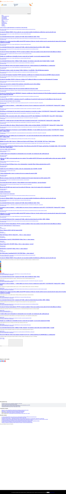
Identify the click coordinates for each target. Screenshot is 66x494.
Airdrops (3, 21)
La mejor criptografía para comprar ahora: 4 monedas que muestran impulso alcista (16, 410)
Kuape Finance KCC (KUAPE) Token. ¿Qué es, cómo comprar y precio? (17, 244)
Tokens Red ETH (4, 18)
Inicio (2, 15)
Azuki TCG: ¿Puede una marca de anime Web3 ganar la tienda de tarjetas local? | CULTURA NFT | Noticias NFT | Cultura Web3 (30, 120)
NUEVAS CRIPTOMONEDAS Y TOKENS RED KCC (10, 225)
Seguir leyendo (2, 288)
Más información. (52, 492)
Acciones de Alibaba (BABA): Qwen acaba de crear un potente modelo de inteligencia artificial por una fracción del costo (28, 32)
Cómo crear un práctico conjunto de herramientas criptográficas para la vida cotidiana (20, 84)
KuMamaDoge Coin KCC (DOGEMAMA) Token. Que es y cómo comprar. (17, 239)
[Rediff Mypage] (0, 271)
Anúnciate (3, 24)
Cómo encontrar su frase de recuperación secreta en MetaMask (15, 411)
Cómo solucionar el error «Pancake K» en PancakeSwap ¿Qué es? (13, 412)
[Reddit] (0, 263)
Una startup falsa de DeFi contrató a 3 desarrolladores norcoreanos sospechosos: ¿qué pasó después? (23, 182)
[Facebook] (0, 261)
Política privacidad (4, 23)
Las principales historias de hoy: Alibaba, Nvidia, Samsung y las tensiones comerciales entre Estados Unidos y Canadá (27, 60)
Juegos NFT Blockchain (5, 19)
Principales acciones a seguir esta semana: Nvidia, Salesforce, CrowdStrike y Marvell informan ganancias (24, 70)
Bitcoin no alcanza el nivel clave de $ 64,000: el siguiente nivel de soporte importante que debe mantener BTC (25, 177)
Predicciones (3, 25)
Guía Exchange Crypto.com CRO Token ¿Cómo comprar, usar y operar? (19, 413)
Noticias (11, 311)
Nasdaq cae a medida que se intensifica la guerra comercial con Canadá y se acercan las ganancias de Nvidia (25, 56)
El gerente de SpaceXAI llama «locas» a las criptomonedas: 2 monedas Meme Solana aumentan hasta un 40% (25, 164)
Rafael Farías (4, 411)
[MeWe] (0, 266)
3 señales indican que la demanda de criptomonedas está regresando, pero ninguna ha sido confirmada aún (24, 153)
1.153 (3, 338)
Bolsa (2, 20)
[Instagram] (2, 361)
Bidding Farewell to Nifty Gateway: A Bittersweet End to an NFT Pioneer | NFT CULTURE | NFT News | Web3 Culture (27, 141)
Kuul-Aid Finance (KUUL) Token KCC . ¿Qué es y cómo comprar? (15, 234)
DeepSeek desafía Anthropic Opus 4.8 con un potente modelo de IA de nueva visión (19, 88)
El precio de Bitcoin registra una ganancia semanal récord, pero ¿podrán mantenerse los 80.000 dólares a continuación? (27, 65)
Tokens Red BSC (4, 17)
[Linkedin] (0, 264)
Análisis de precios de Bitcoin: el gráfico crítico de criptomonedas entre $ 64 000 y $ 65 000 (21, 168)
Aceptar (48, 492)
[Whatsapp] (0, 268)
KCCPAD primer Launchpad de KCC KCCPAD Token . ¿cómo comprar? (17, 253)
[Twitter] (0, 262)
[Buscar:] (4, 345)
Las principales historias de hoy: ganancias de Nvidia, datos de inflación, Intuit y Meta (20, 36)
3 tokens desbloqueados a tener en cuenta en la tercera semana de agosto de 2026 (18, 173)
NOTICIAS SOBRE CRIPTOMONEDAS (7, 149)
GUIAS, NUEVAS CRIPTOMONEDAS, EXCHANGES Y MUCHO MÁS (13, 27)
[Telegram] (0, 270)
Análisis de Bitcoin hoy (5, 191)
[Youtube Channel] (5, 361)
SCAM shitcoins (4, 22)
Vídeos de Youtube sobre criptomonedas (7, 193)
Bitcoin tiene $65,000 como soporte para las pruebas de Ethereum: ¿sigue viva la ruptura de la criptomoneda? (25, 187)
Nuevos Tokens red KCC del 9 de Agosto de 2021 (11, 230)
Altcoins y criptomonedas (5, 16)
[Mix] (0, 267)
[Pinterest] (0, 265)
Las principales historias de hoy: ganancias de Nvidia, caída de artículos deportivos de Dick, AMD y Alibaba (25, 47)
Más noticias (8, 311)
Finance (3, 410)
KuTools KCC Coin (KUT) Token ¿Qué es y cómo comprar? (14, 248)
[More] (0, 272)
